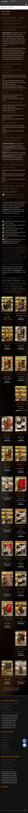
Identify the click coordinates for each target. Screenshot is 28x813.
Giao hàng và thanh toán (7, 767)
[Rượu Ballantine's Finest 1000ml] (20, 578)
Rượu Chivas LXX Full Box (7, 314)
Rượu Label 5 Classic (20, 343)
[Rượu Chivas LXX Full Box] (7, 304)
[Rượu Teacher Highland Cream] (20, 393)
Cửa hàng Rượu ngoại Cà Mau (8, 724)
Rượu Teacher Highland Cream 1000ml (20, 464)
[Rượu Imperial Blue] (20, 304)
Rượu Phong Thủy (5, 747)
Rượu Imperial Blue (21, 313)
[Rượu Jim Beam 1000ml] (7, 516)
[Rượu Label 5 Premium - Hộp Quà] (20, 638)
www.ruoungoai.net (8, 709)
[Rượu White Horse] (7, 333)
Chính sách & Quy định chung (8, 760)
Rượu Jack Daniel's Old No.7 (21, 678)
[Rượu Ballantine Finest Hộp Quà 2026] (20, 516)
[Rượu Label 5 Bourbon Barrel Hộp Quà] (7, 608)
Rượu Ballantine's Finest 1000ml (21, 588)
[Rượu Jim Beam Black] (20, 608)
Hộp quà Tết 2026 (5, 752)
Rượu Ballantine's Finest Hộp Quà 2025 (21, 559)
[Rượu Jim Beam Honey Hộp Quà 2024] (7, 578)
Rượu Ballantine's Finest (21, 434)
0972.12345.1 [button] (14, 243)
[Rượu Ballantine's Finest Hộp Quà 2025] (20, 548)
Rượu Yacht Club (7, 677)
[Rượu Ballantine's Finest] (20, 423)
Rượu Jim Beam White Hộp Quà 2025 (7, 559)
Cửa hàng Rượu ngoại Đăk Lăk (8, 726)
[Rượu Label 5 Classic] (20, 333)
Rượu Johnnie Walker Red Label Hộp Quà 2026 (21, 494)
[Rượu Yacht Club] (7, 668)
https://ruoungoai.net (15, 241)
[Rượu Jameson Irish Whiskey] (7, 484)
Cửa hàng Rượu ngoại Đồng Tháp (9, 717)
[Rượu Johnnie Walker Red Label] (7, 423)
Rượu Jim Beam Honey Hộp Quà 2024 (7, 589)
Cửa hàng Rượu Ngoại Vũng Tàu (9, 720)
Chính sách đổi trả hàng (7, 769)
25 (15, 689)
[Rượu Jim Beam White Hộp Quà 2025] (7, 548)
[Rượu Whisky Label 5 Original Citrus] (7, 363)
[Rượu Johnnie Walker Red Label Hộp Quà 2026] (20, 484)
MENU (14, 1)
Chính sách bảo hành (6, 762)
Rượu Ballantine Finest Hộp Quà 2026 (20, 527)
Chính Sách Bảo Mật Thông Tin (9, 764)
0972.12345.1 (21, 1)
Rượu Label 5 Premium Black (7, 463)
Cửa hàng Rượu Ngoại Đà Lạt (8, 722)
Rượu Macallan (5, 740)
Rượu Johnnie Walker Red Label (7, 434)
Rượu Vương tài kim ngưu (7, 749)
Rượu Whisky (13, 280)
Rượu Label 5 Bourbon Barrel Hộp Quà (7, 619)
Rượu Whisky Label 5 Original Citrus (7, 373)
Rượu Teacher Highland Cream (20, 403)
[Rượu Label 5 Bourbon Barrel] (20, 363)
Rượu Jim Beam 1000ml (7, 526)
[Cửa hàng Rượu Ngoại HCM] (5, 1)
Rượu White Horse (7, 343)
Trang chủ (4, 7)
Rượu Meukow (4, 744)
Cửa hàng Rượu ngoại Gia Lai (8, 728)
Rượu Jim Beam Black (21, 618)
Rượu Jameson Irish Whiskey (7, 494)
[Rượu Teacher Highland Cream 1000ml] (20, 453)
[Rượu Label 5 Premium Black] (7, 453)
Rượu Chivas (4, 735)
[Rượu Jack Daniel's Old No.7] (20, 668)
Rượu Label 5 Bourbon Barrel (21, 373)
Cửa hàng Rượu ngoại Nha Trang (9, 718)
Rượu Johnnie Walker (6, 737)
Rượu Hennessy (5, 742)
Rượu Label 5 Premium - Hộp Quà (20, 648)
